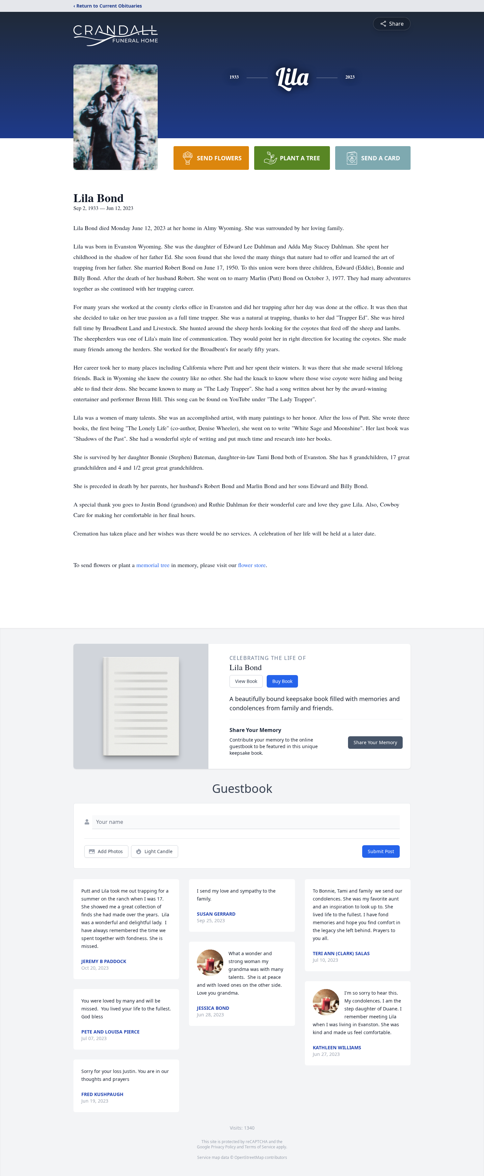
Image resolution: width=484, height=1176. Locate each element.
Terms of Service (260, 1147)
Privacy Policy (223, 1147)
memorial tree (153, 565)
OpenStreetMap (249, 1157)
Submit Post (381, 851)
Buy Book (282, 681)
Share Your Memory (375, 742)
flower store (252, 565)
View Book (246, 681)
